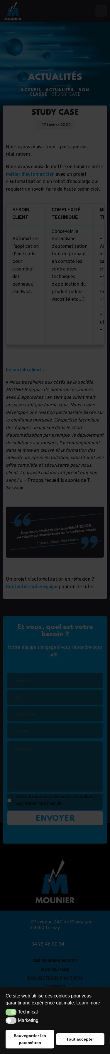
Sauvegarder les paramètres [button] (30, 1039)
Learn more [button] (88, 1002)
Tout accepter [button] (80, 1039)
